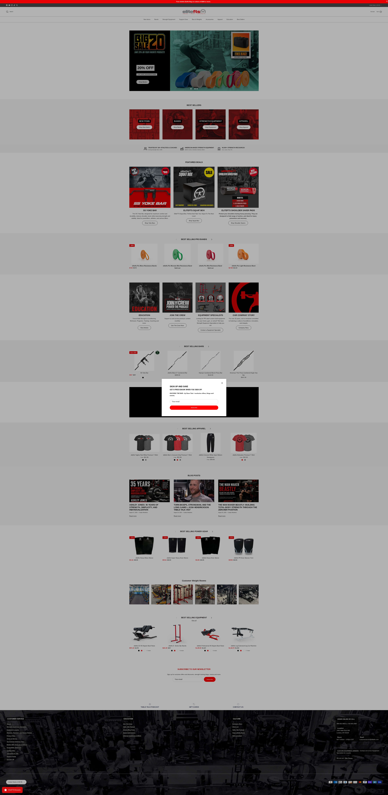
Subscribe (194, 407)
